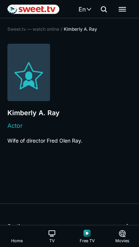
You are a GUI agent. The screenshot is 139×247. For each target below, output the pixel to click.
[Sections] (122, 9)
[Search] (104, 9)
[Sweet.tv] (33, 9)
